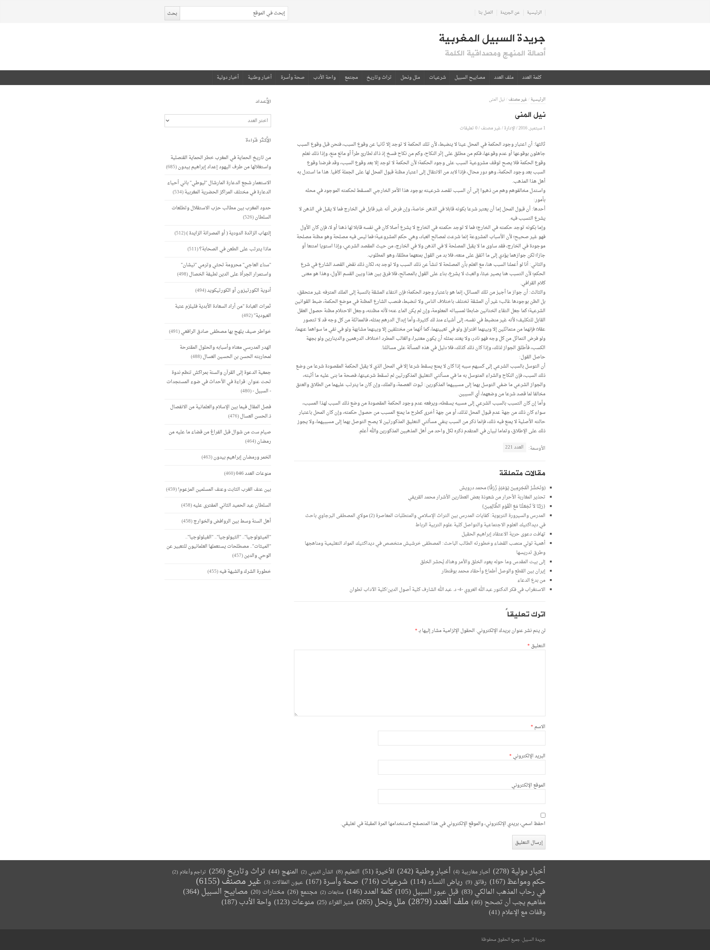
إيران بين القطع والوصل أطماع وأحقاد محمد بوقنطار (493, 571)
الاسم (538, 727)
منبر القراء (335, 902)
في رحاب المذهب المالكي (503, 892)
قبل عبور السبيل (427, 892)
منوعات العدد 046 (253, 473)
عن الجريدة (510, 13)
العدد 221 (514, 447)
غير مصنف (517, 100)
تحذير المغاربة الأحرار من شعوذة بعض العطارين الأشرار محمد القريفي (476, 497)
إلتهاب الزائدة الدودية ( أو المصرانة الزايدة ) (228, 233)
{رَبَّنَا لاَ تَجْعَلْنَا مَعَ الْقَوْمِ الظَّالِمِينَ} (513, 506)
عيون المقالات (283, 882)
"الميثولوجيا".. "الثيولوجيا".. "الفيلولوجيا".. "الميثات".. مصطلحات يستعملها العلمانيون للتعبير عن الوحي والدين (218, 546)
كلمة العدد (531, 77)
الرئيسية (534, 13)
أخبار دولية (228, 77)
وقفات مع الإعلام (517, 912)
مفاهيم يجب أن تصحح (508, 902)
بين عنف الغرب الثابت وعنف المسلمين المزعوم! (224, 489)
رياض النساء (436, 882)
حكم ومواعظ (517, 882)
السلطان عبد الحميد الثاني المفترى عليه (232, 505)
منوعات (294, 902)
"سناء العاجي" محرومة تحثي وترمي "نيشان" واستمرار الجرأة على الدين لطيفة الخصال (226, 269)
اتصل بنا (486, 13)
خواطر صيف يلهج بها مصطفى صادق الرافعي (226, 331)
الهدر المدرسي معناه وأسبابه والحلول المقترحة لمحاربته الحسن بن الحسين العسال (225, 352)
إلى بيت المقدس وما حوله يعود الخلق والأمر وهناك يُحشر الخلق (482, 562)
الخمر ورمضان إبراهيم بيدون (242, 457)
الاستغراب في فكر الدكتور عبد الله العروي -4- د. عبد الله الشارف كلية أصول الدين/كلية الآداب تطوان (447, 589)
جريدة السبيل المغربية (492, 38)
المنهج (283, 871)
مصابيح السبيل (469, 77)
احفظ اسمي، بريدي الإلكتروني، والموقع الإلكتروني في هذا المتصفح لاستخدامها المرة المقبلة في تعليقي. (443, 824)
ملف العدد (504, 77)
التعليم (347, 872)
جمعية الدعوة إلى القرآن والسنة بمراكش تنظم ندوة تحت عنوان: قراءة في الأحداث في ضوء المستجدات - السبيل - (218, 382)
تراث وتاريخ (379, 77)
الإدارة (509, 128)
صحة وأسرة (293, 77)
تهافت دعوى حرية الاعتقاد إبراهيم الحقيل (503, 534)
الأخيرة (378, 871)
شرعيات (437, 77)
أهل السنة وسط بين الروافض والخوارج (232, 521)
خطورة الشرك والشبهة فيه (245, 571)
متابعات (332, 892)
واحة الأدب (324, 77)
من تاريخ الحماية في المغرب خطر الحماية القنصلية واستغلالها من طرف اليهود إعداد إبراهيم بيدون (220, 162)
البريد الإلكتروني (527, 756)
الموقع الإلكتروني (528, 785)
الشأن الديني (317, 872)
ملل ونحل (410, 77)
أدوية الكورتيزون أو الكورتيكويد (239, 290)
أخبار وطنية (260, 77)
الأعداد (263, 101)
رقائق (476, 882)
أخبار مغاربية (471, 872)
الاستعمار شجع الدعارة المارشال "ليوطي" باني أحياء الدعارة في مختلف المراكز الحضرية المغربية (219, 187)
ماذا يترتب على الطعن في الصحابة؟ (235, 249)
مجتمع (351, 77)
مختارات (267, 892)
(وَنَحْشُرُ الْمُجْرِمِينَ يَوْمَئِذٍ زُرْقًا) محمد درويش (502, 488)
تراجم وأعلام (189, 872)
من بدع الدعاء (531, 580)
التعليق (536, 646)
